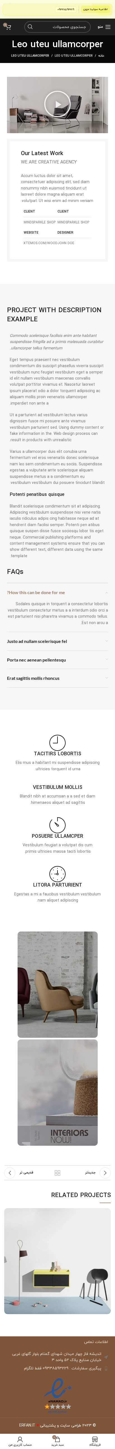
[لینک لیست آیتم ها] (57, 1368)
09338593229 (73, 9)
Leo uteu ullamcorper (74, 56)
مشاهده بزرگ (8, 1212)
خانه (101, 56)
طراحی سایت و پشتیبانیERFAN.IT (50, 1425)
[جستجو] (30, 27)
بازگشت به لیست (57, 1172)
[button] (57, 105)
